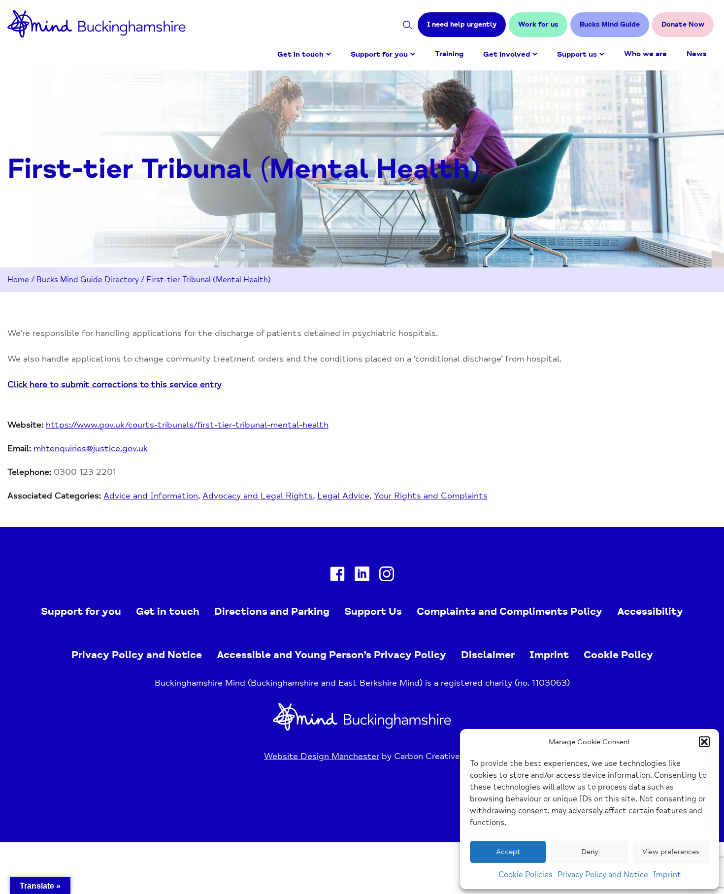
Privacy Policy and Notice (603, 875)
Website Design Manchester (321, 756)
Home (18, 280)
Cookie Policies (525, 875)
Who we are (645, 54)
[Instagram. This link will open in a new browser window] (386, 576)
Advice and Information (150, 495)
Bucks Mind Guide (610, 24)
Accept (508, 852)
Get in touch (300, 54)
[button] (704, 742)
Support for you (379, 54)
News (697, 54)
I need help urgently (461, 24)
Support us (577, 54)
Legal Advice (343, 495)
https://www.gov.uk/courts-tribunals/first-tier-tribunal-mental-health (187, 424)
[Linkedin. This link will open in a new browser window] (362, 576)
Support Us (373, 611)
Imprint (667, 875)
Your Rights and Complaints (431, 495)
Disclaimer (488, 654)
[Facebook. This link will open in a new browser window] (337, 576)
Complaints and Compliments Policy (509, 611)
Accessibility (650, 611)
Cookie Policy (618, 654)
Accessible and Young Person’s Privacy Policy (331, 654)
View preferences (670, 852)
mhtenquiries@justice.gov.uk (90, 448)
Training (449, 54)
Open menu (328, 54)
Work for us (538, 24)
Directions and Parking (271, 611)
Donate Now (682, 24)
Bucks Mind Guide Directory (87, 280)
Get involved (506, 54)
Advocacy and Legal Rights (257, 495)
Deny (589, 852)
